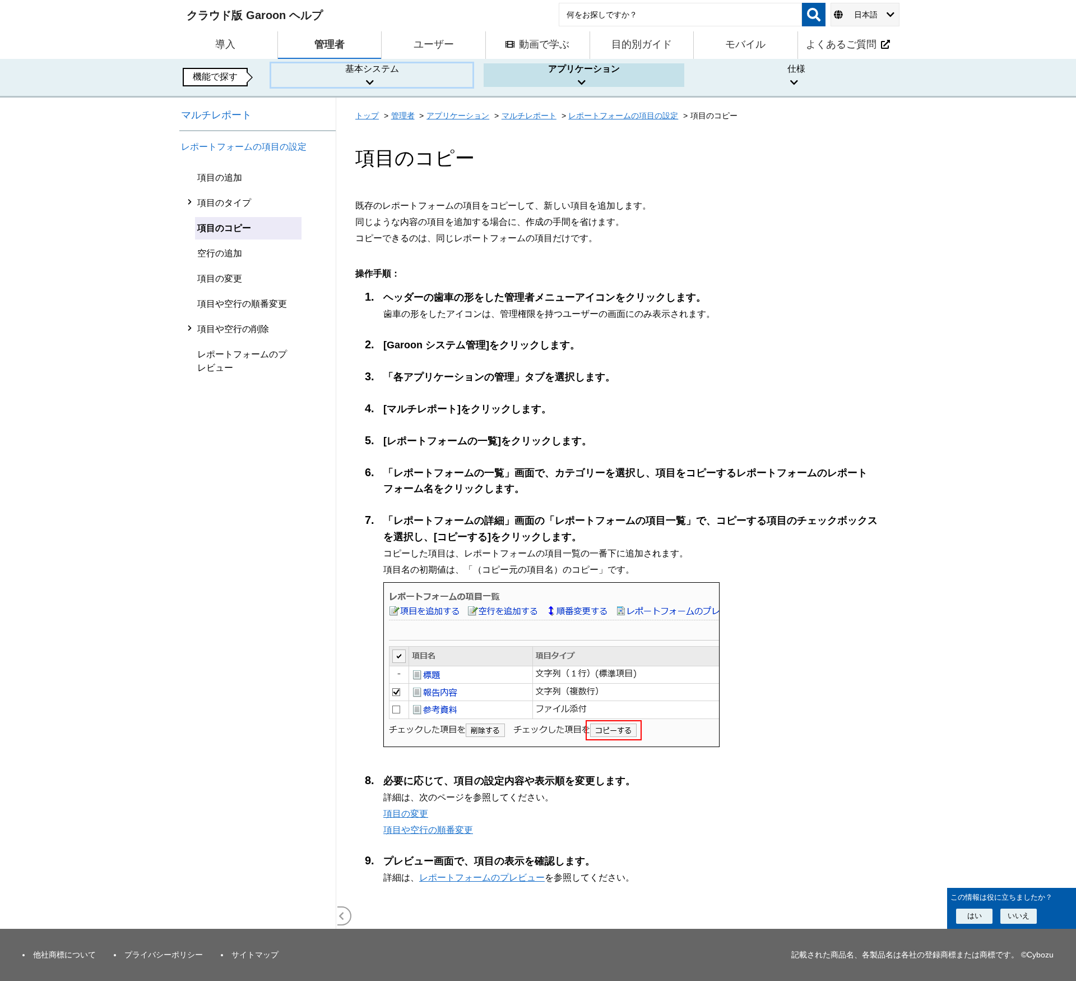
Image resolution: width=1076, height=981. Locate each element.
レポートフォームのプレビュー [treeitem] (242, 360)
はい (974, 915)
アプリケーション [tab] (584, 68)
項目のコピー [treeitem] (224, 228)
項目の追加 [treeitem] (219, 177)
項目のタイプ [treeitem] (224, 203)
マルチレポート (216, 115)
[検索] (813, 14)
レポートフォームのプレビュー (482, 877)
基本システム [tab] (372, 68)
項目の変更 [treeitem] (219, 278)
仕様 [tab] (796, 68)
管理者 (403, 115)
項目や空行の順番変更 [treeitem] (242, 303)
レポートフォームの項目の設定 (244, 146)
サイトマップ (255, 954)
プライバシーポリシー (163, 954)
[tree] (257, 547)
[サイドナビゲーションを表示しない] (341, 915)
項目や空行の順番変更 (428, 830)
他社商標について (64, 954)
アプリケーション (457, 115)
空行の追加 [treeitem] (219, 253)
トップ (367, 115)
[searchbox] (680, 14)
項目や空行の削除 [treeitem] (233, 329)
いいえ (1018, 915)
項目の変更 (405, 813)
